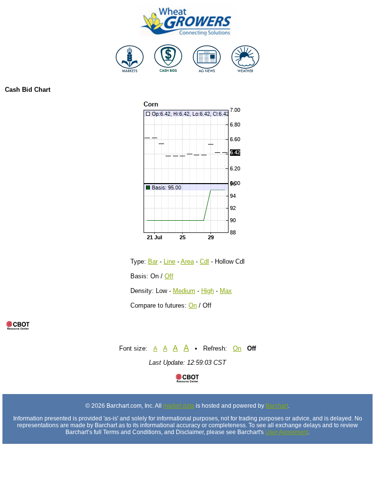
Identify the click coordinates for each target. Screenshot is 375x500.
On (192, 305)
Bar (153, 261)
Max (226, 290)
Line (169, 261)
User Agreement (286, 432)
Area (187, 261)
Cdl (204, 261)
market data (178, 405)
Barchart (277, 405)
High (207, 290)
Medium (184, 290)
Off (169, 276)
